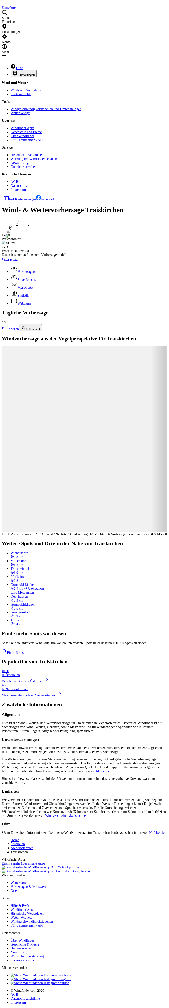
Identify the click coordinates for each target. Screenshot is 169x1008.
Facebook (48, 199)
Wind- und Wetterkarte (26, 90)
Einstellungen (26, 75)
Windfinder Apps (22, 128)
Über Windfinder (22, 136)
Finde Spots (15, 652)
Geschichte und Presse (26, 132)
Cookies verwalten (24, 167)
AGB (14, 182)
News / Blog (19, 163)
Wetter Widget (20, 113)
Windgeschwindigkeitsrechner (66, 815)
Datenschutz (19, 185)
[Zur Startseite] (2, 4)
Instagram (64, 979)
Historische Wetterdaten (27, 155)
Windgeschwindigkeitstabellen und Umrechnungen (46, 109)
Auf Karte (11, 260)
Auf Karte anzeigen (22, 199)
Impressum (18, 189)
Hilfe (19, 68)
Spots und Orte (21, 94)
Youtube (63, 983)
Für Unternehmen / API (27, 140)
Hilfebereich (103, 771)
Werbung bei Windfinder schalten (34, 159)
